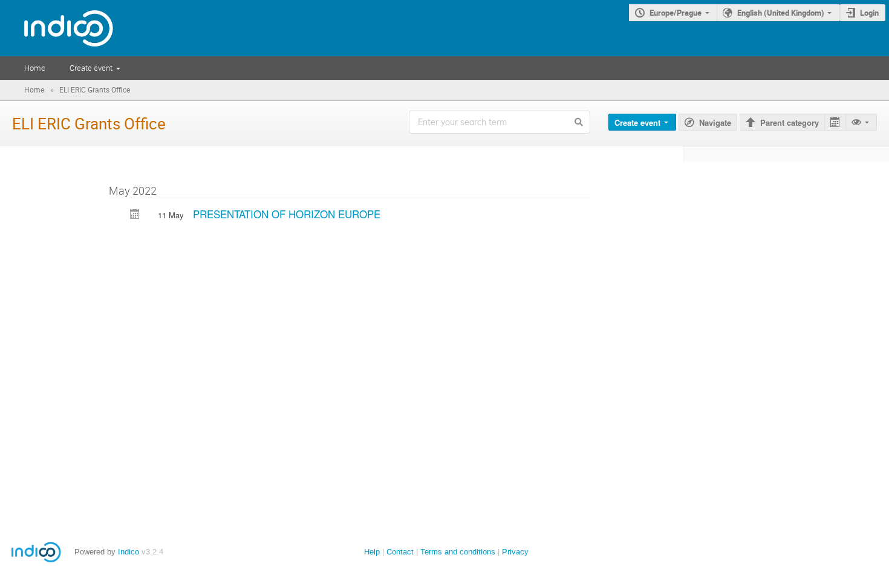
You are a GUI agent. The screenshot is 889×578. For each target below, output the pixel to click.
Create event (91, 67)
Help (372, 552)
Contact (400, 552)
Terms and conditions (457, 552)
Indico (128, 552)
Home (34, 67)
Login (869, 12)
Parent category (789, 122)
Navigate (715, 122)
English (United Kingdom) (780, 12)
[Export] (834, 122)
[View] (861, 122)
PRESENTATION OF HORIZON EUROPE (286, 213)
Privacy (515, 552)
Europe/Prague (676, 12)
